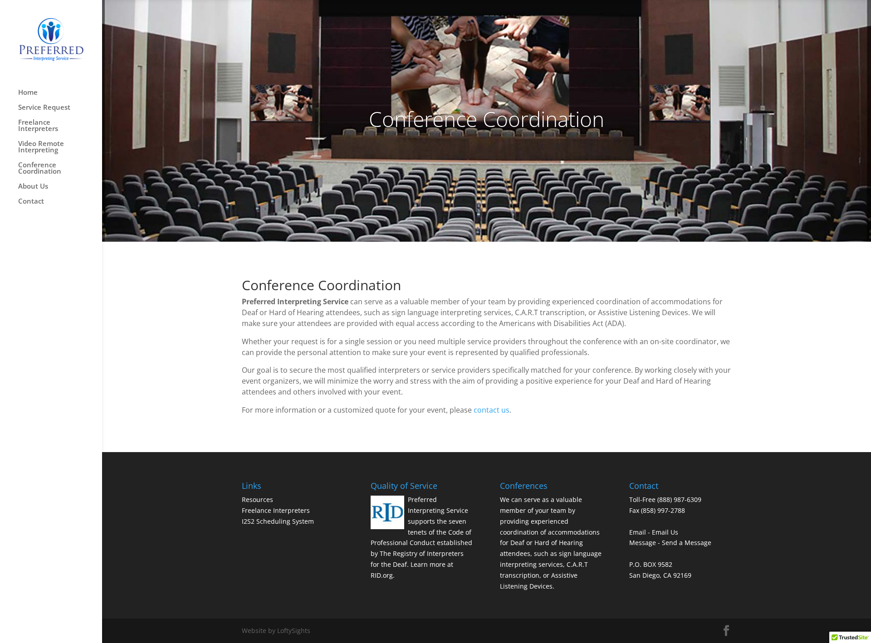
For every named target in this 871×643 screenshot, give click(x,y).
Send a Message (686, 542)
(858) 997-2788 (663, 510)
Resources (257, 499)
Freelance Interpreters (38, 126)
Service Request (44, 108)
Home (28, 93)
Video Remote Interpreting (41, 147)
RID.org (382, 575)
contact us (491, 410)
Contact (31, 201)
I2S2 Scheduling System (278, 521)
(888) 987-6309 (679, 499)
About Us (33, 186)
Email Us (665, 532)
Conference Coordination (39, 168)
